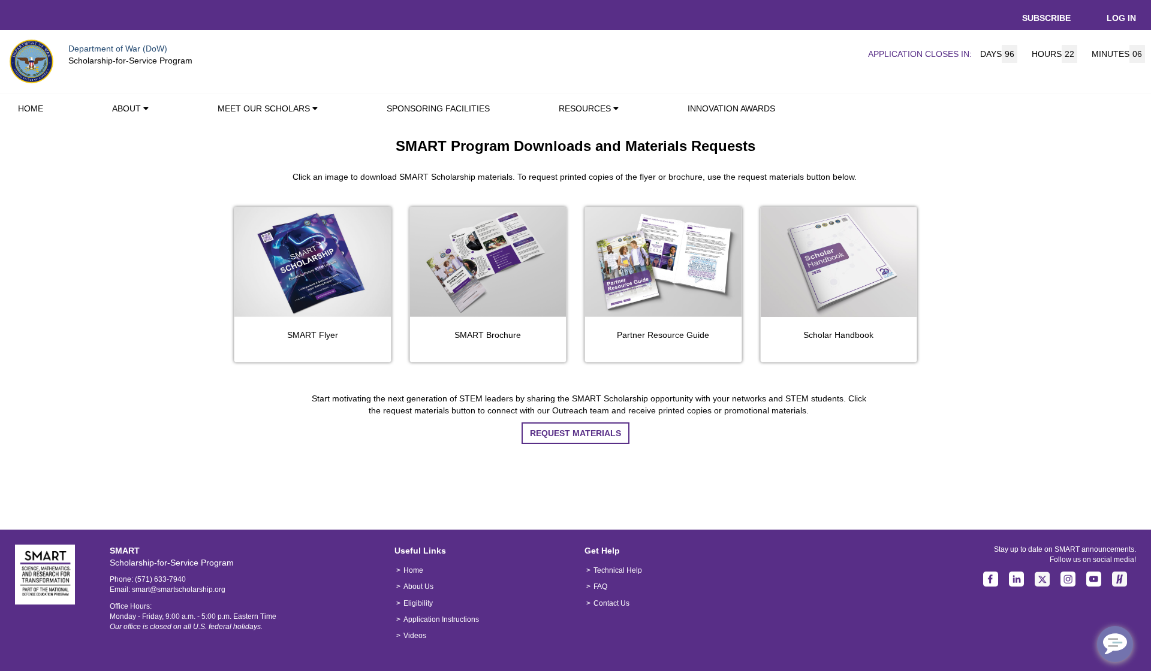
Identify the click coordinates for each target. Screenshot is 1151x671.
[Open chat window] (1115, 644)
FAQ (600, 586)
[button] (148, 109)
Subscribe (1046, 18)
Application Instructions (441, 619)
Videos (414, 635)
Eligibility (418, 603)
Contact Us (611, 603)
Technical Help (617, 570)
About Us (418, 586)
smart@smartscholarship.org (178, 589)
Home (413, 570)
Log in (1121, 18)
